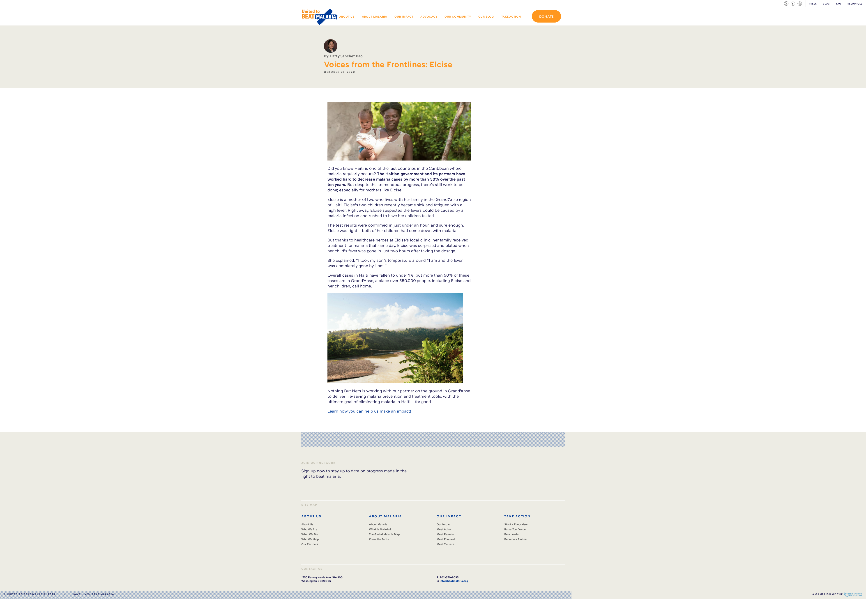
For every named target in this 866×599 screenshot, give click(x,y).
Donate (546, 16)
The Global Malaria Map (384, 534)
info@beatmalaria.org (454, 581)
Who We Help (310, 539)
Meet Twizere (445, 544)
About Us (347, 16)
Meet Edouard (446, 539)
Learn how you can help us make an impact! (369, 411)
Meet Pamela (445, 534)
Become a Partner (516, 539)
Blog (826, 3)
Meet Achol (444, 529)
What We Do (309, 534)
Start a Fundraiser (516, 524)
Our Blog (486, 16)
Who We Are (309, 529)
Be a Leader (512, 534)
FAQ (838, 3)
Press (813, 3)
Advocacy (428, 16)
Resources (855, 3)
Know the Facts (379, 539)
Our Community (458, 16)
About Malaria (374, 16)
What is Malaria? (380, 529)
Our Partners (309, 544)
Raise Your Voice (515, 529)
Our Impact (403, 16)
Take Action (511, 16)
